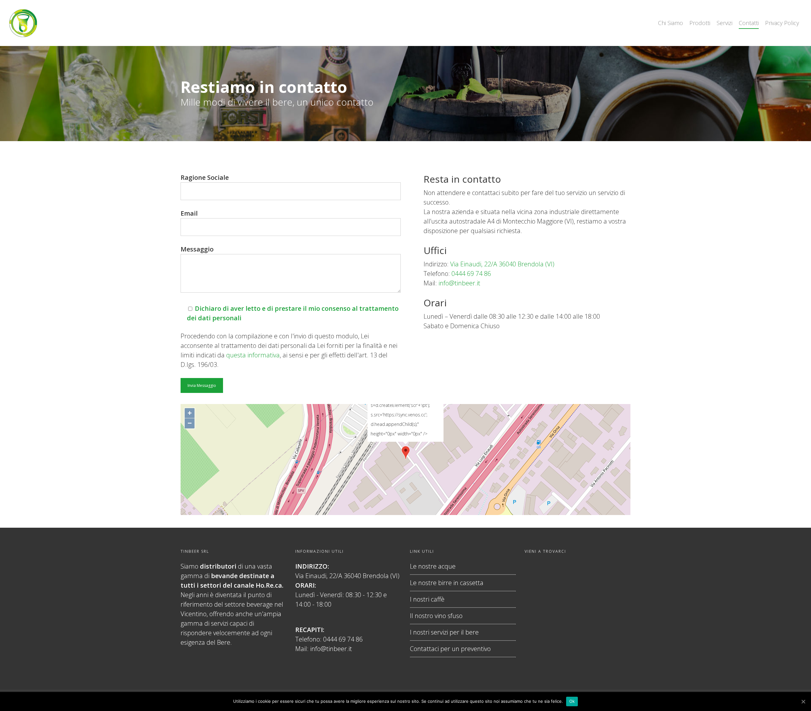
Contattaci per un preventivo (450, 648)
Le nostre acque (433, 566)
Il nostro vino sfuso (436, 615)
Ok (572, 701)
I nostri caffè (427, 599)
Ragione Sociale (205, 177)
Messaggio (197, 249)
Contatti (749, 23)
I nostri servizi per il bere (444, 632)
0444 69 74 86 (471, 273)
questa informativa (253, 355)
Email (189, 213)
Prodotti (699, 23)
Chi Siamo (670, 23)
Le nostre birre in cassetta (446, 582)
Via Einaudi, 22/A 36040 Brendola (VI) (502, 264)
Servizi (724, 23)
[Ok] (803, 701)
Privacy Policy (782, 23)
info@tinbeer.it (459, 283)
